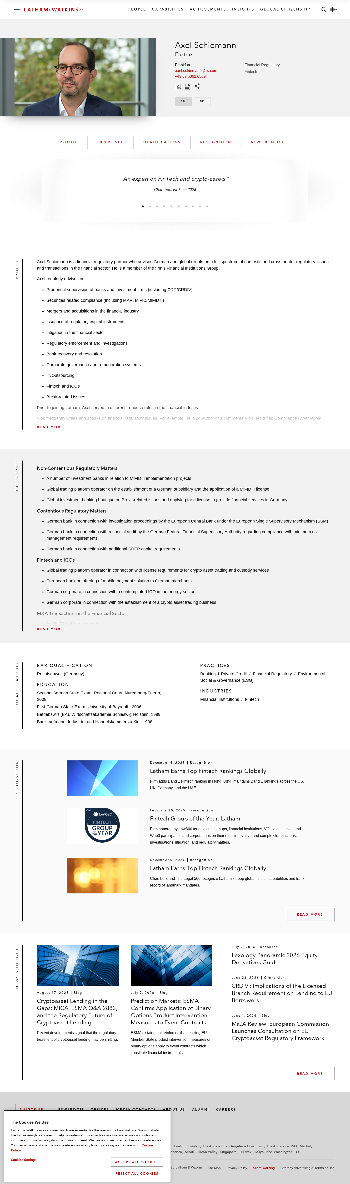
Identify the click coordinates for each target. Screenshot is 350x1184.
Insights (243, 9)
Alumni (200, 1109)
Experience (110, 142)
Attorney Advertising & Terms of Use (307, 1168)
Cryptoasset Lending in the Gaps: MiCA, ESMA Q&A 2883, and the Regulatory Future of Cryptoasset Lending (77, 1011)
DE (205, 101)
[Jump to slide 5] (171, 206)
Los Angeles (212, 1146)
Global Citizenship (285, 9)
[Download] (178, 87)
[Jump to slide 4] (164, 206)
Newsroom (70, 1109)
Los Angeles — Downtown (244, 1146)
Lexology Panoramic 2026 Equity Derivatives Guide (275, 959)
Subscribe (32, 1109)
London (194, 1146)
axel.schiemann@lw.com (196, 71)
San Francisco (171, 1152)
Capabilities (168, 9)
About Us (174, 1109)
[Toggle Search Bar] (324, 9)
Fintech (251, 72)
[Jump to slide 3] (157, 206)
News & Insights (270, 142)
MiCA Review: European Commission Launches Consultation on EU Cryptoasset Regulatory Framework (280, 1030)
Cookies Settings (23, 1160)
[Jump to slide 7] (185, 206)
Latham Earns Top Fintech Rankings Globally (208, 770)
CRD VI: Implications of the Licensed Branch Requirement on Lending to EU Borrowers (282, 993)
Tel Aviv (245, 1152)
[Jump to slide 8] (192, 206)
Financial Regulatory (262, 65)
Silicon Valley (206, 1152)
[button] (186, 416)
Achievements (208, 9)
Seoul (189, 1152)
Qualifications (162, 142)
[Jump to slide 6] (178, 206)
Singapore (228, 1152)
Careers (226, 1109)
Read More (310, 914)
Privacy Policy (236, 1168)
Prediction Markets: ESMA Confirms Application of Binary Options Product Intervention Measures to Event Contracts (171, 1011)
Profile (69, 142)
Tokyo (259, 1152)
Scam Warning (264, 1168)
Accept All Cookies (137, 1162)
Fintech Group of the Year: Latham (195, 818)
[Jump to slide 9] (200, 206)
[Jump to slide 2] (150, 206)
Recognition (215, 142)
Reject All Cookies (137, 1173)
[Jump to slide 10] (207, 206)
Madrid (305, 1146)
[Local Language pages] (333, 9)
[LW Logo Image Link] (53, 9)
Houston (178, 1146)
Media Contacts (136, 1109)
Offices (100, 1109)
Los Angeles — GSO (282, 1146)
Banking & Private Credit (223, 673)
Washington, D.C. (287, 1152)
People (137, 9)
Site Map (214, 1168)
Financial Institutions (219, 699)
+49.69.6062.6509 (190, 76)
